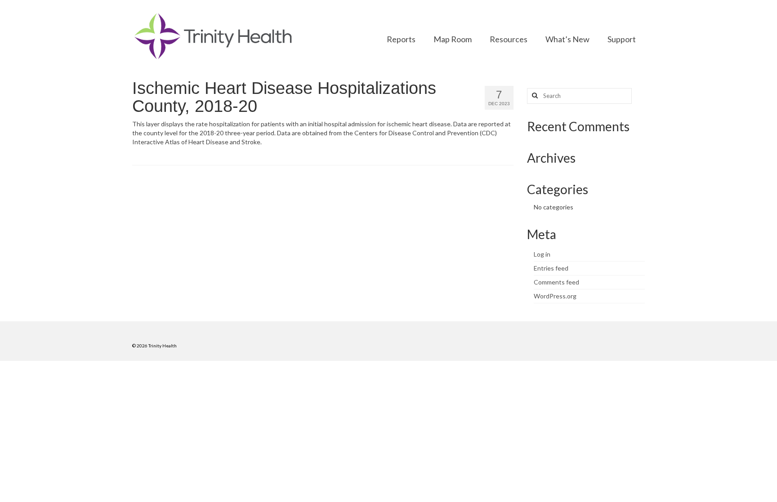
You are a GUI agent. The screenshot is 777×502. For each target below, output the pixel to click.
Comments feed (556, 282)
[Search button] (533, 96)
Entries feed (551, 268)
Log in (542, 254)
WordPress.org (555, 296)
